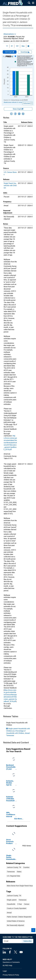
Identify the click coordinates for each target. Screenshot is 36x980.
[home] (13, 3)
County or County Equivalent (16, 908)
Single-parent (11, 900)
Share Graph (17, 109)
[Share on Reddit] (19, 114)
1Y (7, 46)
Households (11, 904)
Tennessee (11, 872)
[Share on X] (11, 114)
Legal (5, 971)
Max (23, 46)
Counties (26, 867)
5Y (12, 46)
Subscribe (28, 941)
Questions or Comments (11, 962)
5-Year (19, 904)
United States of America (15, 921)
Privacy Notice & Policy (11, 975)
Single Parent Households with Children (10, 185)
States (19, 872)
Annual (9, 913)
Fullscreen (27, 103)
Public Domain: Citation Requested (19, 917)
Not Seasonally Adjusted (15, 925)
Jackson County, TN (14, 867)
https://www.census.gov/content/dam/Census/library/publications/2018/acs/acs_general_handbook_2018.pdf (10, 442)
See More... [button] (18, 819)
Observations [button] (9, 34)
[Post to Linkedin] (23, 114)
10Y (17, 46)
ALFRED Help (7, 965)
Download (24, 52)
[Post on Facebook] (15, 114)
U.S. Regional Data (13, 876)
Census (26, 904)
